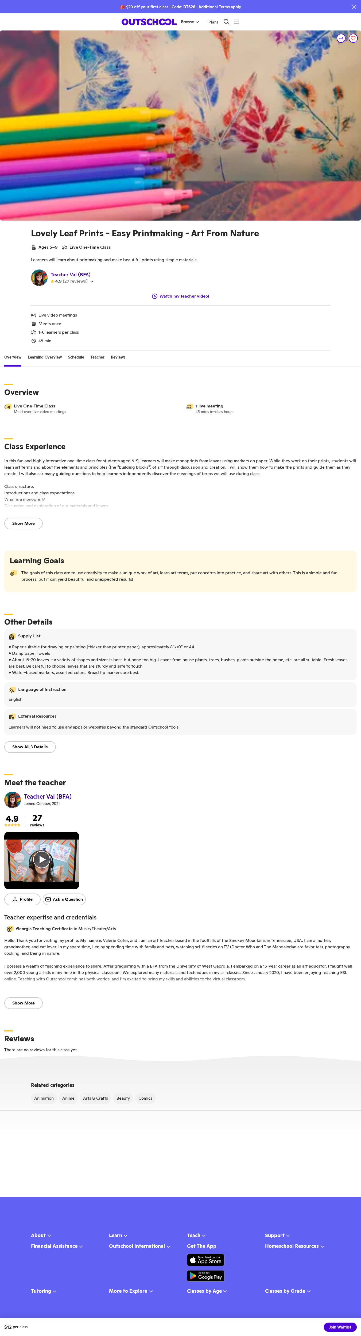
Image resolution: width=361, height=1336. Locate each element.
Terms (224, 6)
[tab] (12, 357)
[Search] (226, 22)
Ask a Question (68, 899)
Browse (187, 22)
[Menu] (236, 22)
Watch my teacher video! (184, 296)
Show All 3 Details (30, 747)
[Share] (341, 38)
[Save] (353, 38)
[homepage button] (149, 21)
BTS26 (189, 6)
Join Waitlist (340, 1327)
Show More (23, 523)
